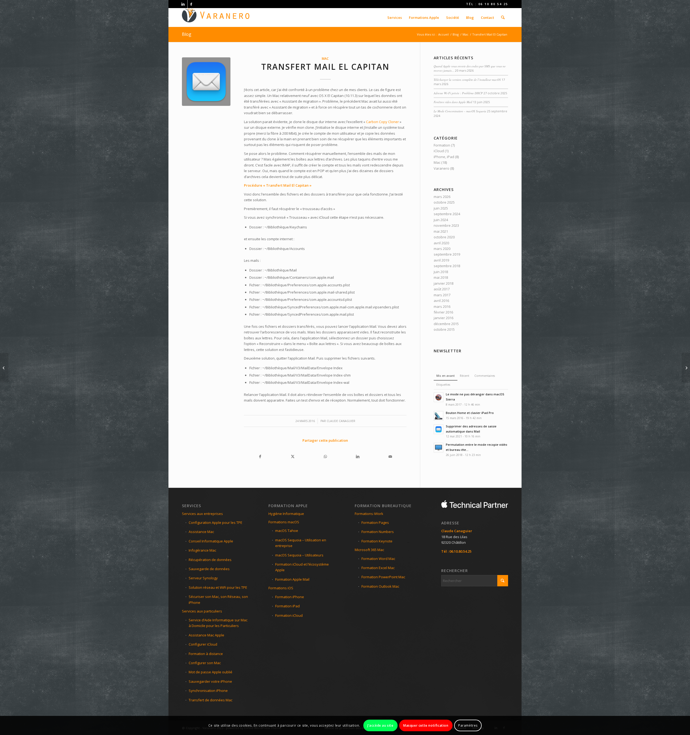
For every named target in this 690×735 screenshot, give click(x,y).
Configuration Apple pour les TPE (215, 522)
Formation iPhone (289, 596)
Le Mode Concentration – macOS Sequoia (460, 111)
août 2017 (442, 289)
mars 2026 (442, 196)
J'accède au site (380, 725)
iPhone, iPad (444, 156)
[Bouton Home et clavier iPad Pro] (4, 367)
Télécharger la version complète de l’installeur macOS (467, 80)
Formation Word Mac (378, 558)
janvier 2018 (443, 283)
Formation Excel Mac (378, 567)
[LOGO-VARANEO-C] (215, 17)
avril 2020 (441, 243)
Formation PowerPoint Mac (383, 576)
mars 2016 (442, 306)
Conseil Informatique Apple (211, 541)
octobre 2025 (444, 202)
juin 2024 (441, 219)
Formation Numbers (377, 531)
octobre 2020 (444, 237)
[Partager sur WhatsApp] (325, 456)
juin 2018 (441, 271)
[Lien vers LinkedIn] (183, 4)
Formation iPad (287, 606)
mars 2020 (442, 248)
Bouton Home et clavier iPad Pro (470, 413)
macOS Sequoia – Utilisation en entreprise (300, 543)
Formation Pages (375, 522)
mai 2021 (441, 231)
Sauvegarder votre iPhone (210, 681)
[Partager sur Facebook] (260, 456)
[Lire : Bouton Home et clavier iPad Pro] (438, 416)
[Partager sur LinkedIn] (357, 456)
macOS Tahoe (286, 530)
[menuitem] (394, 17)
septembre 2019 (447, 254)
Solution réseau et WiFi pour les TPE (218, 587)
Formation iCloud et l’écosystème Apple (302, 567)
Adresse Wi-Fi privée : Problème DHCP (458, 93)
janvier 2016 (443, 317)
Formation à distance (206, 653)
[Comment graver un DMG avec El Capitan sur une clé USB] (686, 367)
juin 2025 (441, 208)
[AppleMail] (206, 81)
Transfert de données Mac (210, 700)
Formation (442, 145)
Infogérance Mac (202, 550)
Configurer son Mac (205, 662)
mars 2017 (442, 294)
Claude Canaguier (341, 421)
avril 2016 (441, 300)
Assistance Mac (201, 531)
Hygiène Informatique (286, 513)
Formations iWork (369, 513)
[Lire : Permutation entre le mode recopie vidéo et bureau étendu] (438, 447)
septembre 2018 (447, 265)
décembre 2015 (446, 323)
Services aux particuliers (202, 611)
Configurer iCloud (203, 644)
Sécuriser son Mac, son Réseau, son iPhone (218, 599)
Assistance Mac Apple (206, 635)
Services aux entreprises (202, 513)
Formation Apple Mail (292, 579)
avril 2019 (441, 260)
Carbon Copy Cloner (382, 121)
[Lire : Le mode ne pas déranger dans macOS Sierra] (438, 397)
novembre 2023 (446, 225)
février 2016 (443, 312)
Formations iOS (280, 588)
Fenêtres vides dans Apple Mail (453, 102)
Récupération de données (210, 559)
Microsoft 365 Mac (369, 549)
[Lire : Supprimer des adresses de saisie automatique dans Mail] (438, 429)
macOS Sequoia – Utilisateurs (299, 555)
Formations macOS (283, 522)
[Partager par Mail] (390, 456)
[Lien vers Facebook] (192, 4)
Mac (325, 58)
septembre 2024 (447, 213)
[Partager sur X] (293, 456)
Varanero (441, 168)
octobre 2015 (444, 329)
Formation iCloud (289, 615)
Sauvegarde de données (209, 568)
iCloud (439, 150)
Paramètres (468, 725)
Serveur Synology (203, 578)
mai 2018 (441, 277)
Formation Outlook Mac (380, 586)
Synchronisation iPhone (208, 690)
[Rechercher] (503, 17)
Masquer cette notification (425, 725)
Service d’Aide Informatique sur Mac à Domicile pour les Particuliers (218, 623)
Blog (186, 34)
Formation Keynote (376, 541)
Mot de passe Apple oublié (210, 672)
